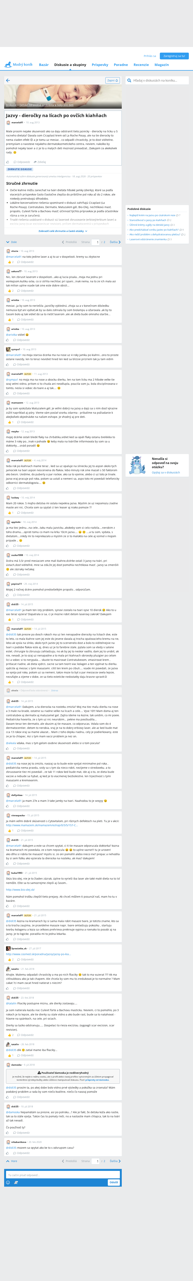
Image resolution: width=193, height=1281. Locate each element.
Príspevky (100, 64)
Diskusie (11, 105)
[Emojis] (8, 1182)
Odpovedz (23, 162)
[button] (63, 231)
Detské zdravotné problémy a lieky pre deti (46, 105)
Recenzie (141, 64)
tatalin (12, 1003)
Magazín (162, 64)
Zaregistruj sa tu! (174, 56)
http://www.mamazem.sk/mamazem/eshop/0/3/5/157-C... (42, 825)
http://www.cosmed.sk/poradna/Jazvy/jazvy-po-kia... (38, 954)
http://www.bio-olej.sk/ (20, 889)
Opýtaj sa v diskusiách (166, 472)
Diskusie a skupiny (70, 64)
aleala (12, 743)
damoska (14, 1112)
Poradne (121, 64)
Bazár (44, 64)
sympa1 (13, 379)
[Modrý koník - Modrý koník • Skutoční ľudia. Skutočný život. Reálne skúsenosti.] (18, 65)
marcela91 (15, 256)
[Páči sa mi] (9, 162)
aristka (12, 334)
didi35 (12, 634)
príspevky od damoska (97, 1079)
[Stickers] (16, 1182)
